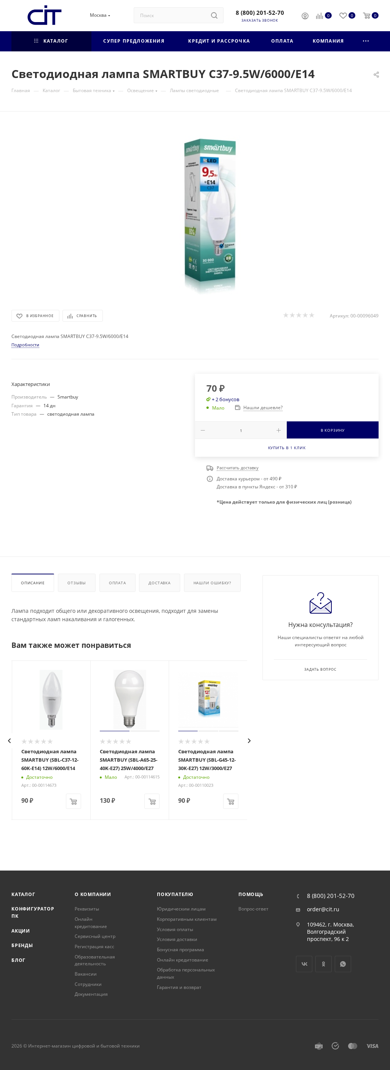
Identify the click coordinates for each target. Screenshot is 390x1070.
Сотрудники (88, 984)
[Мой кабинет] (305, 16)
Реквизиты (87, 909)
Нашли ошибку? (212, 582)
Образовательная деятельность (95, 960)
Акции (20, 931)
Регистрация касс (94, 946)
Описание (33, 582)
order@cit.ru (323, 909)
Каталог (23, 894)
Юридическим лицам (181, 909)
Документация (91, 994)
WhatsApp (343, 964)
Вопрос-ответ (253, 909)
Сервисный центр (95, 936)
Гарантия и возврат (179, 987)
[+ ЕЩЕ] (366, 41)
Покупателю (175, 894)
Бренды (22, 945)
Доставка (159, 582)
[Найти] (214, 15)
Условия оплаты (175, 929)
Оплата (117, 582)
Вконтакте (304, 964)
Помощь (251, 894)
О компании (93, 894)
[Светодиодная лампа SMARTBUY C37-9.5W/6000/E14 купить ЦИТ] (195, 209)
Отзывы (76, 582)
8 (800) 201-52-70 (260, 12)
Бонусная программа (180, 949)
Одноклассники (323, 964)
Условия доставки (177, 939)
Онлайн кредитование (91, 923)
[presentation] (9, 740)
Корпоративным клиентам (187, 919)
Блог (18, 960)
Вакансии (86, 974)
